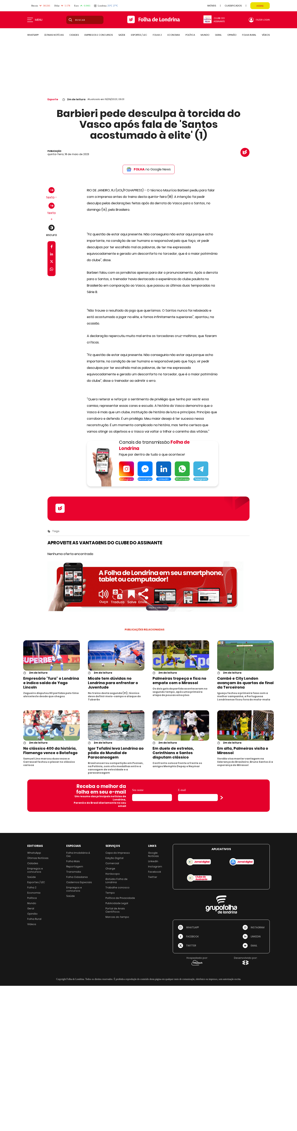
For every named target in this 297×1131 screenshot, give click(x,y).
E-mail (182, 790)
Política (32, 898)
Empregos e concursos (35, 870)
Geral (30, 908)
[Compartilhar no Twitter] (51, 262)
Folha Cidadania (77, 877)
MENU (38, 20)
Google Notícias (153, 854)
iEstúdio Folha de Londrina (116, 880)
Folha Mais (73, 861)
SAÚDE (121, 35)
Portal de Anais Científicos (115, 910)
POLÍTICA (190, 35)
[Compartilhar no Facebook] (52, 247)
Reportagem (74, 866)
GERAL (218, 35)
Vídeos (31, 924)
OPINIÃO (231, 35)
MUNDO (205, 35)
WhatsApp (34, 853)
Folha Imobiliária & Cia (78, 854)
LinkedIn (153, 861)
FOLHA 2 (157, 35)
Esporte (52, 99)
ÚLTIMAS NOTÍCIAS (54, 35)
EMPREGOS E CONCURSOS (98, 35)
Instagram (155, 866)
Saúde (31, 877)
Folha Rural (34, 919)
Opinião (32, 913)
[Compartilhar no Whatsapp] (51, 269)
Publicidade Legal (116, 903)
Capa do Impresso (117, 853)
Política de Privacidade (120, 898)
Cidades (32, 863)
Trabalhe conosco (117, 887)
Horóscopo (112, 873)
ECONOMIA (173, 35)
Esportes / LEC (36, 882)
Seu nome (137, 790)
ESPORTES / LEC (139, 35)
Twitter (152, 877)
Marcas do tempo (117, 917)
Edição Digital (114, 858)
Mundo (31, 903)
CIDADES (74, 35)
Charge (110, 868)
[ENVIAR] (221, 797)
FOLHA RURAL (249, 35)
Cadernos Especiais (79, 882)
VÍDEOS (266, 35)
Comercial (112, 863)
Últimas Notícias (37, 858)
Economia (33, 892)
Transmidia (73, 871)
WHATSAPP (33, 35)
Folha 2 (31, 887)
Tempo (110, 892)
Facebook (154, 871)
